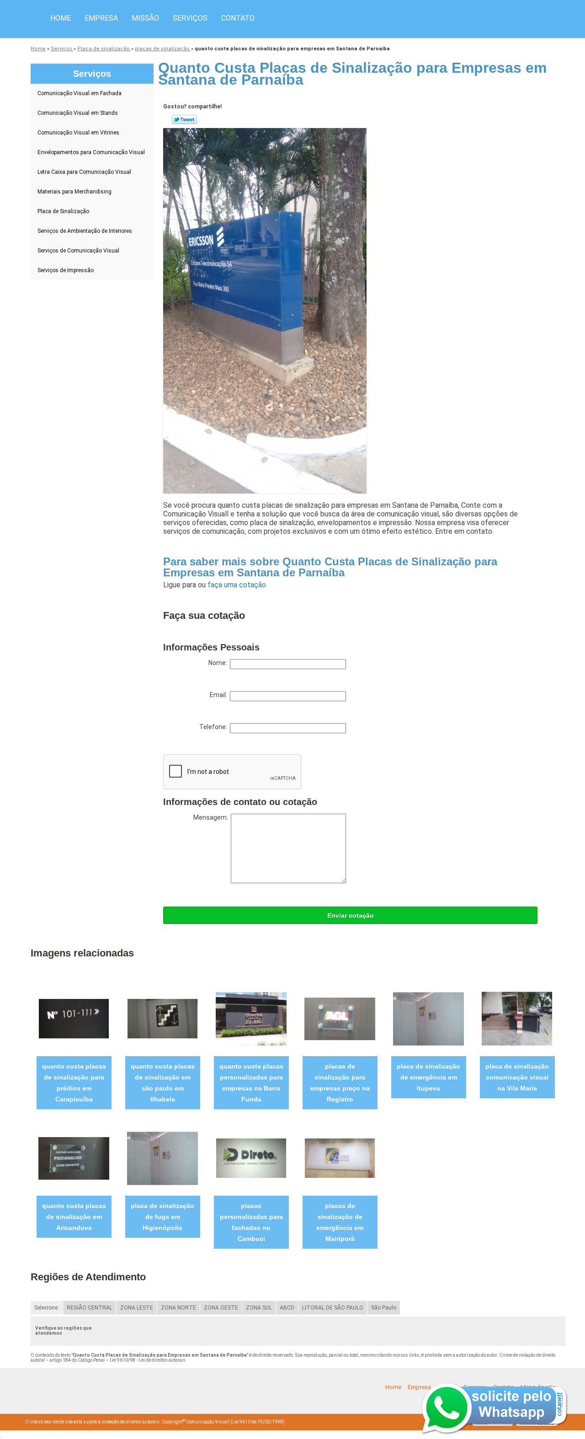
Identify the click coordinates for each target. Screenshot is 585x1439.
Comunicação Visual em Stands (77, 113)
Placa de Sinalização (63, 211)
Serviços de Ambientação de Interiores (84, 231)
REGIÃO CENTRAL (89, 1308)
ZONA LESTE (136, 1308)
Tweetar (184, 119)
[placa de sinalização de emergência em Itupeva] (428, 1018)
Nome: (219, 662)
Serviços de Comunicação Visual (78, 250)
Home (60, 18)
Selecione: (46, 1308)
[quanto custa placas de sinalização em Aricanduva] (74, 1158)
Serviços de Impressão (65, 270)
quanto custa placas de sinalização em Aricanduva (74, 1216)
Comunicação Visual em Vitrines (78, 132)
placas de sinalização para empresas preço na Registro (340, 1083)
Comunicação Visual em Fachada (79, 93)
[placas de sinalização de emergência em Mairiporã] (340, 1158)
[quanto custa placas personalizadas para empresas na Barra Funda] (251, 1018)
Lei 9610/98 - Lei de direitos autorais (148, 1360)
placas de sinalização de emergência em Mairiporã (339, 1222)
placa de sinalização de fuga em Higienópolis (162, 1216)
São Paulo (383, 1308)
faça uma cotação (236, 584)
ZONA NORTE (178, 1308)
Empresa (101, 18)
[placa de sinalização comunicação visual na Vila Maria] (517, 1018)
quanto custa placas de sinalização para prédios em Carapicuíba (74, 1083)
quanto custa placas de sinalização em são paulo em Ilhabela (163, 1083)
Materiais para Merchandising (74, 191)
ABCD (287, 1308)
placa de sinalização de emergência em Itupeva (428, 1077)
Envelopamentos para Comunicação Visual (91, 152)
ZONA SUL (259, 1308)
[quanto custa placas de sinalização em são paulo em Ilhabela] (162, 1018)
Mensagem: (212, 817)
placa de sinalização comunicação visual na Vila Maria (517, 1077)
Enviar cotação (350, 915)
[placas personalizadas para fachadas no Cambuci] (251, 1158)
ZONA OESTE (221, 1308)
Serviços (190, 18)
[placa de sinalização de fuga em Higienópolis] (162, 1158)
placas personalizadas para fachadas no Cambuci (251, 1222)
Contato (238, 18)
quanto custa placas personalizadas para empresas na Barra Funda (251, 1083)
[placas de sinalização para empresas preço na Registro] (340, 1018)
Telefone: (214, 726)
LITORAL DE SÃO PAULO (332, 1308)
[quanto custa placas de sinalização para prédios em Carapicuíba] (74, 1018)
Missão (145, 18)
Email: (220, 694)
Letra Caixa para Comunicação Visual (84, 172)
